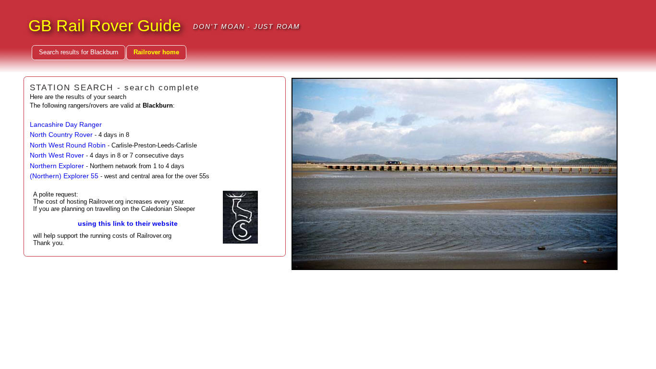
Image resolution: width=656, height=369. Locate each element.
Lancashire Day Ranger (66, 124)
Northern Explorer (57, 166)
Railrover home (156, 52)
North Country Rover (61, 134)
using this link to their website (128, 223)
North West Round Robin (68, 145)
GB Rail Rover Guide (104, 25)
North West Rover (57, 155)
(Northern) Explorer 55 (64, 176)
